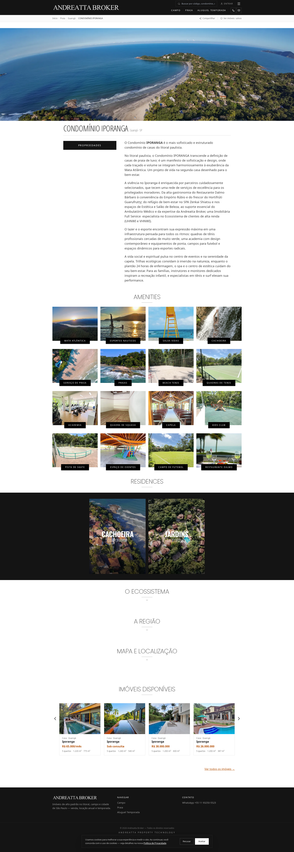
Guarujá (72, 18)
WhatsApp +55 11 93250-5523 (199, 802)
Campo (175, 10)
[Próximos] (239, 718)
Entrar (228, 3)
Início (55, 18)
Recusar (187, 841)
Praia (189, 10)
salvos (233, 18)
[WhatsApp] (233, 10)
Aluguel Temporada (212, 10)
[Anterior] (55, 718)
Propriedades (90, 145)
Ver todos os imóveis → (220, 769)
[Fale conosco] (239, 10)
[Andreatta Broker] (86, 7)
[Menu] (239, 3)
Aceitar (201, 841)
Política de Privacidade (155, 843)
